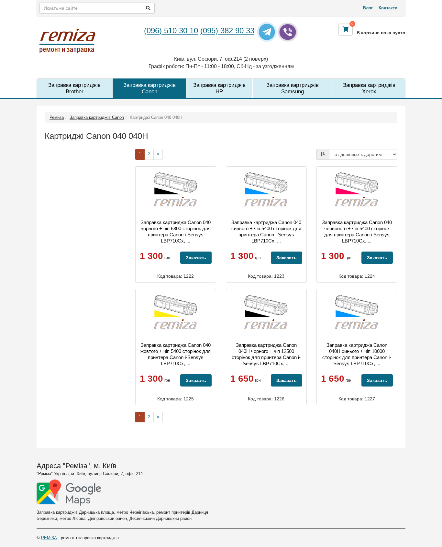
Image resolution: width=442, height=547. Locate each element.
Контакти (388, 7)
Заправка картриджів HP (219, 88)
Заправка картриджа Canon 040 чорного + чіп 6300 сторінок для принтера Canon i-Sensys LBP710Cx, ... (176, 231)
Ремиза (57, 117)
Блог (368, 7)
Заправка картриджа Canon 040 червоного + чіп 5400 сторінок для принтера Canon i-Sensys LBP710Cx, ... (357, 231)
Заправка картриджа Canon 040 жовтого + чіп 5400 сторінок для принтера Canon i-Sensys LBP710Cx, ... (175, 354)
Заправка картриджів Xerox (369, 88)
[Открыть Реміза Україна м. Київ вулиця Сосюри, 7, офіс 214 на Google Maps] (69, 493)
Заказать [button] (196, 257)
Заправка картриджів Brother (74, 88)
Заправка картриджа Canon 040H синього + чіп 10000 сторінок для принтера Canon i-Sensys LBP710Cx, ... (356, 354)
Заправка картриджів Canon (149, 88)
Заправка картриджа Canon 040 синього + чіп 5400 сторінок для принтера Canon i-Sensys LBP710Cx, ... (266, 231)
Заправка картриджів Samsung (292, 88)
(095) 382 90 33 (227, 30)
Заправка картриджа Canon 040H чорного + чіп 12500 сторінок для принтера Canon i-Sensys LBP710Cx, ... (266, 354)
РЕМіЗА (49, 537)
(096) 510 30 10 (171, 30)
